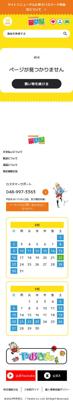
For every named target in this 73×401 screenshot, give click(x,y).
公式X (57, 376)
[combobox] (36, 34)
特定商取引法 (10, 171)
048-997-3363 (21, 192)
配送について (10, 158)
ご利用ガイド (31, 389)
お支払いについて (13, 152)
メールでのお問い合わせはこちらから (27, 206)
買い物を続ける (37, 83)
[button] (7, 21)
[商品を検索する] (65, 34)
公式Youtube (25, 376)
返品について (10, 165)
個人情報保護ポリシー (57, 389)
